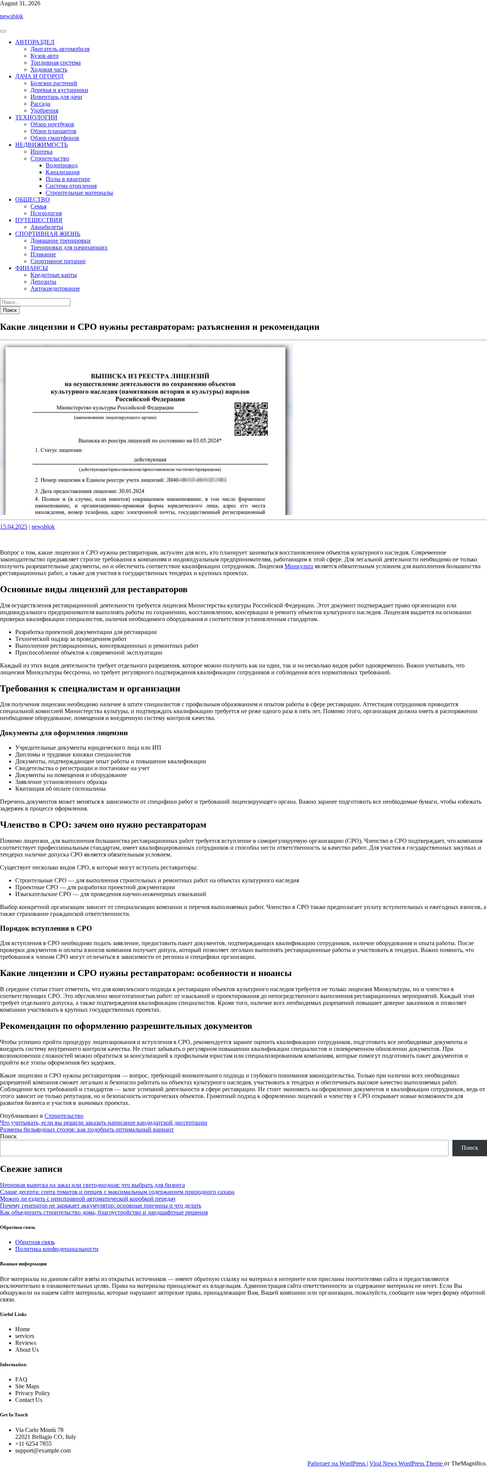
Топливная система (55, 62)
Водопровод (62, 165)
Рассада (40, 103)
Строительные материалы (79, 192)
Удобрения (44, 110)
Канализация (63, 172)
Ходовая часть (48, 69)
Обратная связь (35, 1242)
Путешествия (38, 220)
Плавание (43, 254)
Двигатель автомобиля (59, 49)
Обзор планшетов (53, 131)
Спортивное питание (58, 261)
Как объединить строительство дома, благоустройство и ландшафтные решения (104, 1212)
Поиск (8, 1136)
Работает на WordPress (337, 1463)
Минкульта (299, 566)
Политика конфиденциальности (57, 1249)
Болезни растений (53, 83)
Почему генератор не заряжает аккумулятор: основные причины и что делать (100, 1205)
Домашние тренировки (60, 240)
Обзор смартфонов (54, 138)
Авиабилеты (46, 227)
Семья (38, 206)
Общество (32, 199)
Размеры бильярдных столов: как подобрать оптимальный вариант (87, 1129)
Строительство (49, 158)
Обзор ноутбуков (52, 124)
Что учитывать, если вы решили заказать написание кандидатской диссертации (103, 1122)
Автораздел (34, 42)
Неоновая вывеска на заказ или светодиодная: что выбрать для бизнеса (92, 1185)
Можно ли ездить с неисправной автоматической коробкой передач (87, 1198)
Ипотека (41, 151)
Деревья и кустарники (59, 90)
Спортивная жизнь (47, 233)
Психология (46, 213)
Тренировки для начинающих (69, 247)
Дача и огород (39, 76)
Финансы (31, 268)
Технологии (36, 117)
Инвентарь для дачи (56, 97)
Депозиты (43, 281)
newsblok (11, 16)
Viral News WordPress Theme (406, 1463)
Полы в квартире (68, 179)
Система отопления (71, 186)
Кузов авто (44, 55)
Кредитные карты (53, 275)
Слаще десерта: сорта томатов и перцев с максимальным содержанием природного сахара (117, 1192)
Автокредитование (55, 288)
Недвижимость (41, 144)
